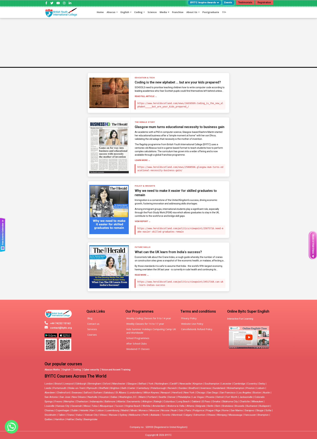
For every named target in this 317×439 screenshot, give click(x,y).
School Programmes (137, 338)
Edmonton (199, 414)
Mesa (87, 405)
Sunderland (219, 388)
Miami (142, 397)
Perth (145, 414)
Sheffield (103, 388)
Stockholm (50, 414)
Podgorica (198, 410)
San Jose (65, 397)
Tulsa (95, 405)
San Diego (212, 392)
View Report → (143, 221)
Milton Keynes (151, 392)
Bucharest (251, 405)
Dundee (183, 388)
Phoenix (210, 397)
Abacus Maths (52, 369)
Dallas (114, 397)
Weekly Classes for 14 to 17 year (145, 323)
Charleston (82, 401)
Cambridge (239, 383)
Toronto (166, 414)
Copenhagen (63, 410)
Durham (98, 392)
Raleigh (158, 401)
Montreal (177, 414)
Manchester (118, 383)
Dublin (74, 410)
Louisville (49, 405)
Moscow (154, 410)
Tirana (70, 414)
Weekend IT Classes (138, 349)
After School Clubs (136, 343)
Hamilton (60, 419)
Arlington (147, 401)
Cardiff (174, 383)
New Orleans (79, 397)
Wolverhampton (235, 388)
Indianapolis (96, 401)
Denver (172, 397)
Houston (104, 397)
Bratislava (227, 405)
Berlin (210, 405)
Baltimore (110, 401)
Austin (266, 392)
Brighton (115, 388)
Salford (88, 392)
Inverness (206, 388)
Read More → (142, 275)
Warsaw (113, 414)
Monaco (143, 410)
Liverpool (69, 383)
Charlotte (245, 401)
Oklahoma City (230, 401)
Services (92, 329)
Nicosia (165, 410)
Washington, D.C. (128, 397)
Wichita (146, 405)
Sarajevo (249, 410)
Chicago (200, 392)
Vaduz (79, 414)
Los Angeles (244, 392)
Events (228, 2)
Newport (165, 392)
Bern (217, 405)
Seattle (162, 397)
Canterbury (143, 388)
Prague (210, 410)
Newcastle (185, 383)
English (66, 369)
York (150, 383)
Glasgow (132, 383)
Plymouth (92, 388)
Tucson (119, 405)
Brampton (263, 414)
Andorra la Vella (175, 405)
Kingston (198, 383)
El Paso (206, 401)
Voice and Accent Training (116, 369)
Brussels (239, 405)
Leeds (48, 388)
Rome (225, 410)
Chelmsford (63, 392)
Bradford (193, 388)
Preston (250, 388)
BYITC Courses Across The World (75, 376)
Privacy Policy (189, 318)
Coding (77, 369)
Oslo (181, 410)
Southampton (212, 383)
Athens (190, 405)
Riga (218, 410)
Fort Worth (231, 397)
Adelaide (155, 414)
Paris (188, 410)
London (49, 383)
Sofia (268, 410)
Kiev (92, 410)
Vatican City (91, 414)
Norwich (172, 388)
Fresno (58, 401)
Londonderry (135, 392)
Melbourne (135, 414)
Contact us (93, 323)
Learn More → (142, 160)
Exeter (131, 388)
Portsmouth (59, 388)
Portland (152, 397)
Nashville (92, 397)
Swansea (77, 392)
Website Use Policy (192, 323)
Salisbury (109, 392)
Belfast (142, 383)
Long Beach (183, 401)
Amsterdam (158, 405)
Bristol (58, 383)
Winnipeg (222, 414)
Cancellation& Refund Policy (196, 329)
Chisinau (49, 410)
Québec (49, 419)
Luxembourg (112, 410)
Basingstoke (90, 419)
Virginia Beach (133, 405)
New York (189, 392)
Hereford (177, 392)
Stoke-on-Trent (76, 388)
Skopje (260, 410)
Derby (262, 383)
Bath (124, 388)
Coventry (252, 383)
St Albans (121, 392)
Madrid (125, 410)
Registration (264, 2)
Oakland (196, 401)
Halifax (70, 419)
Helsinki (84, 410)
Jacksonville (246, 397)
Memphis (69, 401)
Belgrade (201, 405)
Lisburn (261, 388)
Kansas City (62, 405)
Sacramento (133, 401)
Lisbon (100, 410)
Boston (257, 392)
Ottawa (211, 414)
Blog (89, 318)
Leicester (226, 383)
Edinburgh (81, 383)
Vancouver (250, 414)
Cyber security (91, 369)
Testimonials (245, 2)
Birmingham (94, 383)
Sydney (123, 414)
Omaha (216, 401)
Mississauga (235, 414)
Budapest (264, 405)
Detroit (220, 397)
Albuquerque (106, 405)
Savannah (76, 405)
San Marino (237, 410)
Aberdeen (50, 392)
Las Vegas (198, 397)
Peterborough (158, 388)
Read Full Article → (146, 96)
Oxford (106, 383)
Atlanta (121, 401)
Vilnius (103, 414)
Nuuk (174, 410)
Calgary (188, 414)
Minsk (134, 410)
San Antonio (51, 397)
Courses (92, 334)
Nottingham (161, 383)
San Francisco (228, 392)
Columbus (169, 401)
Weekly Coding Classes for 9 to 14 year (148, 318)
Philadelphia (184, 397)
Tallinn (61, 414)
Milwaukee (257, 401)
